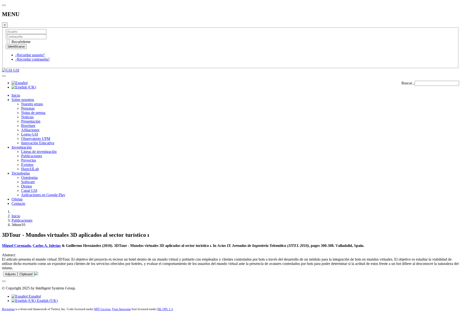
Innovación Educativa (37, 143)
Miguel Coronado (16, 246)
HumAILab (30, 169)
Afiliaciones (30, 130)
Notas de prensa (33, 113)
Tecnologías (21, 173)
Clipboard (25, 274)
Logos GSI (29, 134)
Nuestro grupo (32, 104)
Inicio (16, 95)
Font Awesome (121, 309)
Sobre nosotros (23, 100)
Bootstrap (8, 309)
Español (34, 296)
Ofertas (17, 199)
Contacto (18, 203)
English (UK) (47, 301)
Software (28, 182)
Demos (26, 186)
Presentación (30, 121)
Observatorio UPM (35, 139)
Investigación (22, 147)
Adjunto (10, 274)
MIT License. (102, 309)
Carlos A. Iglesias (47, 246)
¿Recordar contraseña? (32, 59)
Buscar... (408, 83)
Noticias (27, 117)
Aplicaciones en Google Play (43, 195)
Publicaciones (31, 156)
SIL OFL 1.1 (165, 309)
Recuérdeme (20, 42)
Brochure (28, 126)
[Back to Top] (4, 281)
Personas (28, 108)
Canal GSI (29, 190)
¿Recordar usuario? (30, 55)
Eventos (27, 165)
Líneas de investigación (39, 152)
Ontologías (29, 177)
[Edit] (36, 274)
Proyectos (28, 160)
